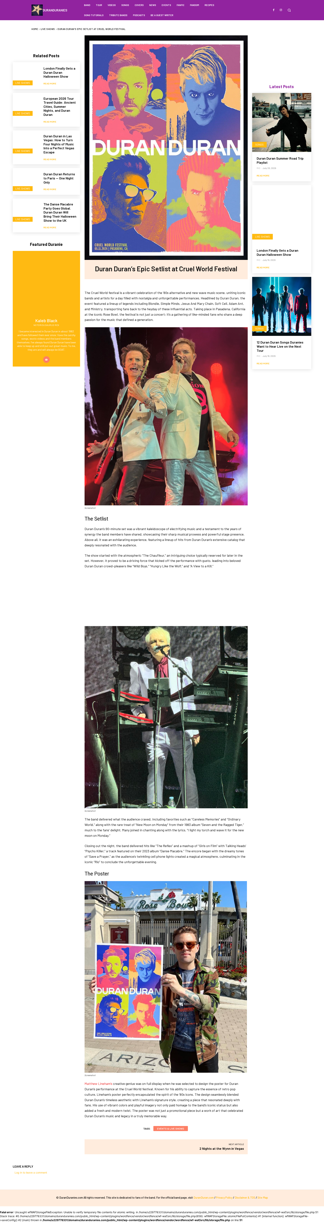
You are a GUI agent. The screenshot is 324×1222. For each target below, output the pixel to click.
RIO (258, 168)
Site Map (262, 1197)
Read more (50, 83)
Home (35, 29)
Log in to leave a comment (31, 1172)
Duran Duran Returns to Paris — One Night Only (59, 178)
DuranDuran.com (204, 1197)
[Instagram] (281, 10)
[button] (289, 10)
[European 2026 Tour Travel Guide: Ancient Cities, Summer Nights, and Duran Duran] (26, 106)
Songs (259, 144)
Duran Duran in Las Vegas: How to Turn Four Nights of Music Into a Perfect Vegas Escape (59, 144)
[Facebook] (273, 10)
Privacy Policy (224, 1197)
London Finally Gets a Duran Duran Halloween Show (59, 72)
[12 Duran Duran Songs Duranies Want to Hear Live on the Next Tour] (281, 306)
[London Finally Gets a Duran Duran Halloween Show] (26, 75)
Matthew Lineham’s (98, 1083)
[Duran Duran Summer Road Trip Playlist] (281, 122)
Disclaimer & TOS (245, 1197)
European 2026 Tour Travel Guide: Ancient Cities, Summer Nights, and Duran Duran (60, 106)
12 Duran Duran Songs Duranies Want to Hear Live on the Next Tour (280, 346)
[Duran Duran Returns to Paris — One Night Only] (26, 181)
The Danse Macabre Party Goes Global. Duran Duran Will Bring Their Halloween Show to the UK (60, 212)
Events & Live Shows (170, 1128)
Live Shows (48, 29)
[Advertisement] (166, 600)
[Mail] (46, 359)
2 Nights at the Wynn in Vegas (222, 1148)
